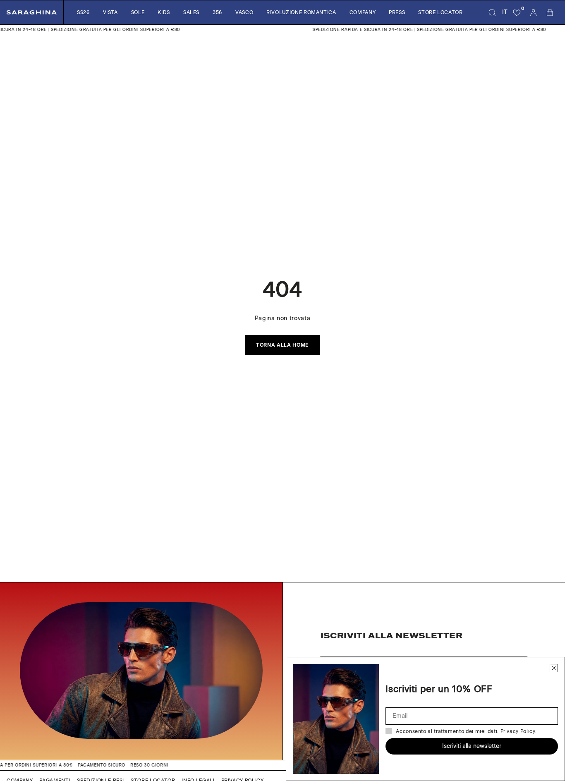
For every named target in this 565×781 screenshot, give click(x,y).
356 (217, 12)
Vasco (244, 12)
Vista (110, 12)
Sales (191, 12)
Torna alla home (282, 345)
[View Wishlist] (517, 12)
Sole (138, 12)
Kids (164, 12)
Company (363, 12)
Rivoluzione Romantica (301, 12)
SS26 (83, 12)
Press (397, 12)
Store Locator (440, 12)
